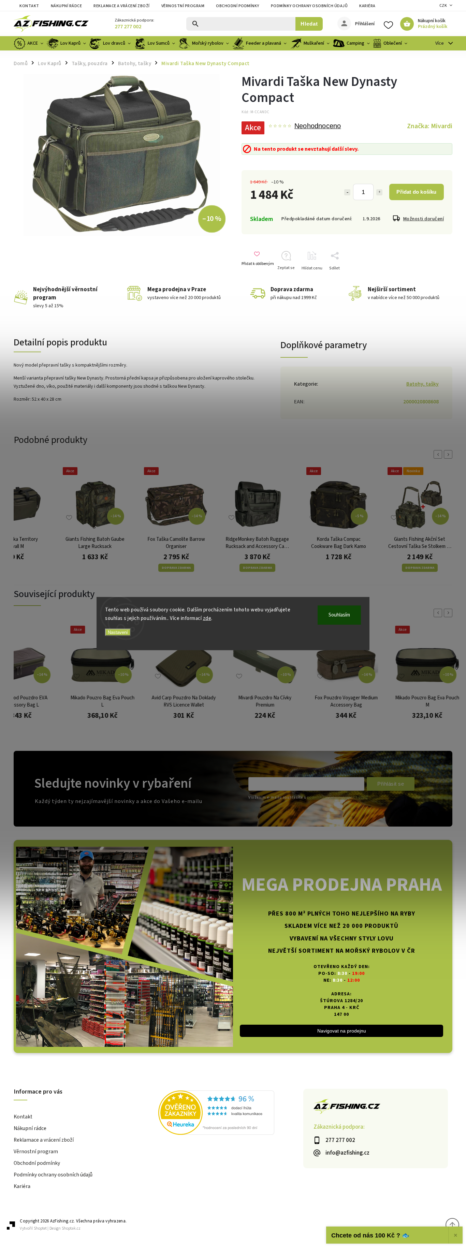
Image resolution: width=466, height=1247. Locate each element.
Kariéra (367, 6)
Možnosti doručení (423, 219)
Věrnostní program (183, 6)
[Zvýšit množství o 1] (379, 192)
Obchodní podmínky (237, 6)
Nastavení (118, 632)
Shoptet (40, 1228)
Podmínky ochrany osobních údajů (309, 6)
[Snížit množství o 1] (347, 192)
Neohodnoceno (317, 126)
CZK (443, 6)
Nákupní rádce (66, 6)
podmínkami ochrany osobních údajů (337, 797)
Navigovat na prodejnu (341, 1031)
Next (449, 454)
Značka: (429, 126)
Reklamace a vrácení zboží (121, 6)
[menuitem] (29, 43)
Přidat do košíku (416, 192)
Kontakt (29, 6)
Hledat (309, 24)
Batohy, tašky (422, 384)
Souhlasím (339, 614)
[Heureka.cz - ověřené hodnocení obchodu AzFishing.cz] (230, 1113)
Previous (439, 454)
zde (207, 618)
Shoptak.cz (71, 1228)
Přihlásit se (390, 784)
